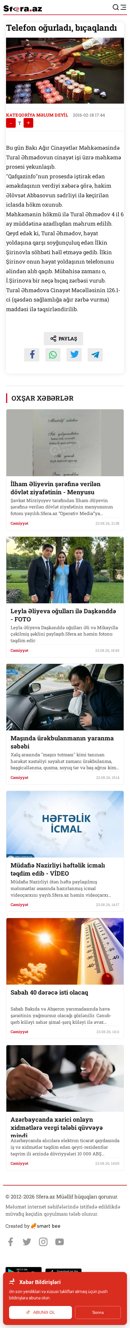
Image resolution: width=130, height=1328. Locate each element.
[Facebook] (10, 1242)
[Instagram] (43, 1242)
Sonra (98, 1312)
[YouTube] (59, 1242)
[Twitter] (27, 1242)
